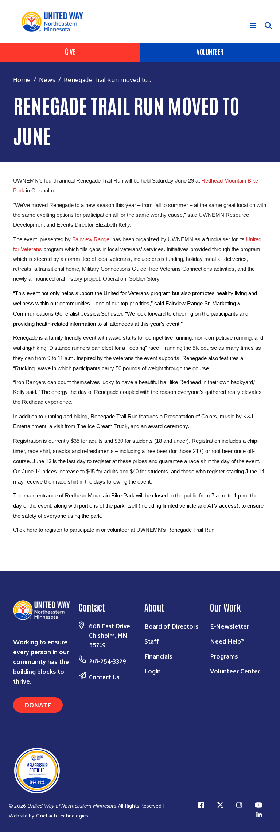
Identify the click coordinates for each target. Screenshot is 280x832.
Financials (158, 655)
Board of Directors (171, 626)
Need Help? (227, 641)
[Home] (54, 21)
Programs (224, 655)
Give (70, 51)
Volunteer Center (235, 670)
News (47, 79)
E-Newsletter (229, 626)
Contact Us (104, 676)
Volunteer (210, 51)
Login (152, 670)
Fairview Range (90, 239)
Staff (151, 641)
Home (22, 79)
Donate (37, 705)
